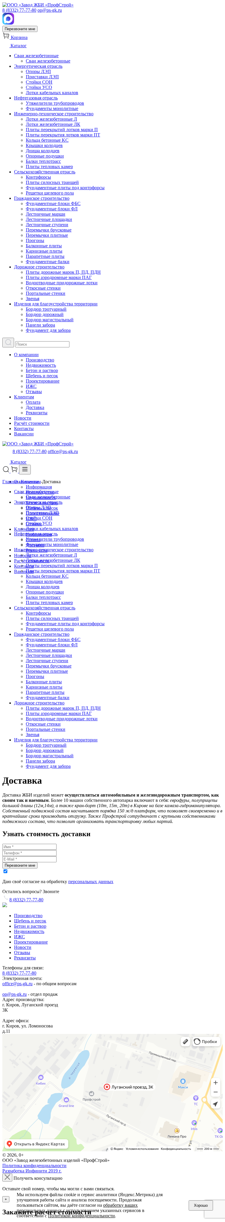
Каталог (18, 45)
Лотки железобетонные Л (51, 118)
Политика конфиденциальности (34, 1165)
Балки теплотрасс (43, 161)
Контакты (24, 428)
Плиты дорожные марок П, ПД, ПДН (63, 272)
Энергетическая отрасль (38, 66)
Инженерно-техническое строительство (53, 113)
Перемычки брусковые (48, 229)
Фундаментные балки (47, 261)
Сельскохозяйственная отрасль (44, 171)
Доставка (35, 407)
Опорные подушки (45, 155)
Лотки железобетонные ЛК (53, 124)
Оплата (33, 402)
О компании (26, 354)
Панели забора (40, 324)
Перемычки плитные (47, 235)
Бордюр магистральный (50, 319)
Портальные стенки (45, 293)
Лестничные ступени (47, 224)
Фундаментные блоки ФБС (53, 203)
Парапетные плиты (45, 256)
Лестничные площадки (49, 219)
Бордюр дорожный (45, 314)
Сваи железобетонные (36, 55)
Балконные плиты (44, 245)
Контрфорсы (38, 177)
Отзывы (34, 391)
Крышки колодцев (44, 145)
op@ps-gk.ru (50, 10)
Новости (22, 417)
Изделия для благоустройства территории (56, 303)
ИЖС (31, 386)
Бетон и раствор (42, 370)
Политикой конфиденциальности (81, 1215)
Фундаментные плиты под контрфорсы (65, 187)
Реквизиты (36, 412)
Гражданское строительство (41, 198)
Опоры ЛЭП (38, 71)
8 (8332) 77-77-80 (19, 10)
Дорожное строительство (39, 266)
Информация (39, 486)
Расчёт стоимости (32, 423)
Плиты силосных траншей (52, 182)
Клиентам (24, 396)
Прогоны (35, 240)
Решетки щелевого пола (50, 192)
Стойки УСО (39, 87)
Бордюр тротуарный (46, 309)
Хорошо (201, 1205)
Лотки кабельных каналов (52, 92)
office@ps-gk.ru (63, 451)
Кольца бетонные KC (47, 140)
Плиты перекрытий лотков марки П (62, 129)
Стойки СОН (39, 82)
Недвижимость (41, 365)
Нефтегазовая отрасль (36, 97)
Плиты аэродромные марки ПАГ (59, 277)
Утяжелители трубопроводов (55, 103)
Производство (40, 359)
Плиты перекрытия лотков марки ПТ (63, 134)
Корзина (19, 37)
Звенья (32, 298)
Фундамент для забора (48, 330)
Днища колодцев (42, 150)
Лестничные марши (45, 214)
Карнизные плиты (44, 251)
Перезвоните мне (20, 29)
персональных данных (90, 881)
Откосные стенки (43, 287)
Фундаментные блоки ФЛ (52, 208)
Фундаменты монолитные (52, 108)
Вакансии (24, 433)
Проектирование (42, 380)
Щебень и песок (42, 375)
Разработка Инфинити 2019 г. (32, 1170)
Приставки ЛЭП (42, 76)
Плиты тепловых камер (49, 166)
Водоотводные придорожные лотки (62, 282)
